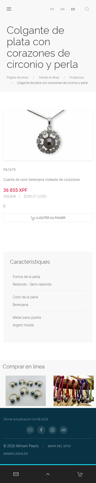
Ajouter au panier (50, 218)
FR (52, 9)
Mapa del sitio (59, 446)
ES (73, 9)
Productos (76, 77)
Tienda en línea (49, 77)
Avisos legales (15, 453)
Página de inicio (17, 77)
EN (63, 9)
